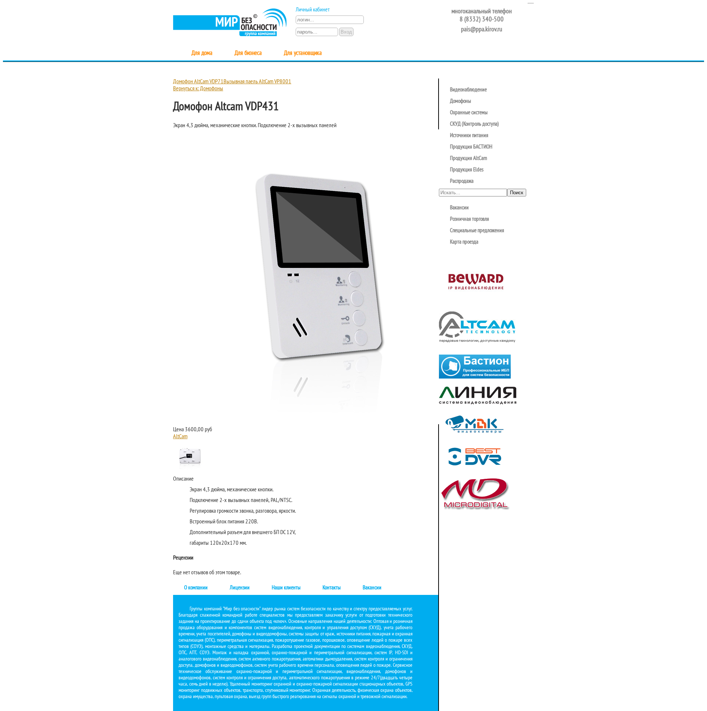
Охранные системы (469, 112)
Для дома (201, 53)
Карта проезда (464, 242)
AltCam (180, 436)
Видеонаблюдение (468, 90)
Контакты (332, 587)
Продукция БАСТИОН (471, 147)
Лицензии (240, 587)
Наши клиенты (286, 587)
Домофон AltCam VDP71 (198, 81)
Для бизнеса (248, 53)
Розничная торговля (469, 219)
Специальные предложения (477, 230)
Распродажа (462, 181)
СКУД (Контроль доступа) (474, 124)
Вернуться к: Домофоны (198, 88)
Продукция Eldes (466, 169)
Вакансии (372, 587)
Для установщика (303, 53)
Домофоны (460, 101)
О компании (196, 587)
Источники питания (469, 135)
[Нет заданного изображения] (320, 422)
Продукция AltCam (468, 158)
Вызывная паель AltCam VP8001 (257, 81)
